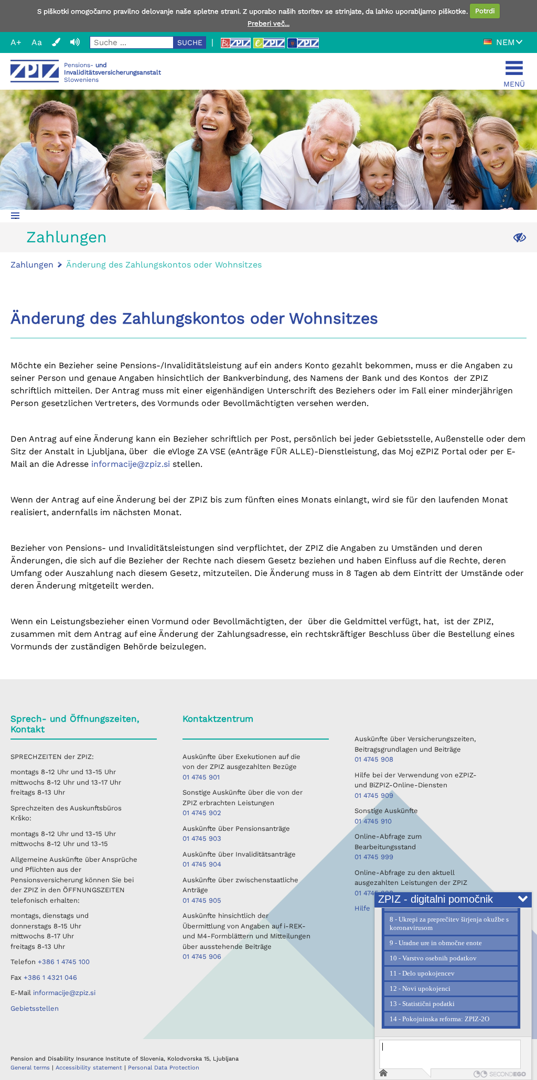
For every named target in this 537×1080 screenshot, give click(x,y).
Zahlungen (66, 237)
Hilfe (362, 908)
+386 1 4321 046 (50, 977)
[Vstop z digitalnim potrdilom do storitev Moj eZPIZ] (269, 42)
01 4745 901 (201, 777)
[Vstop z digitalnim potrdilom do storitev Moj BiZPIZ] (235, 42)
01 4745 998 (374, 893)
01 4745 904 (201, 864)
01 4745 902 (201, 813)
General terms (31, 1067)
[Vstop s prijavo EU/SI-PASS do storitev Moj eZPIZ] (303, 42)
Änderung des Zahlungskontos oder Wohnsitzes (164, 265)
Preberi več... (268, 23)
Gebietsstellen (34, 1008)
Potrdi (485, 11)
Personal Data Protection (163, 1067)
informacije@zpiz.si (130, 464)
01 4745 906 (201, 956)
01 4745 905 (201, 900)
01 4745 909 (374, 795)
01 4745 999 (374, 857)
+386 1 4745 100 (64, 962)
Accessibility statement (90, 1067)
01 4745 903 (201, 838)
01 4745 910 (373, 821)
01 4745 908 (374, 759)
